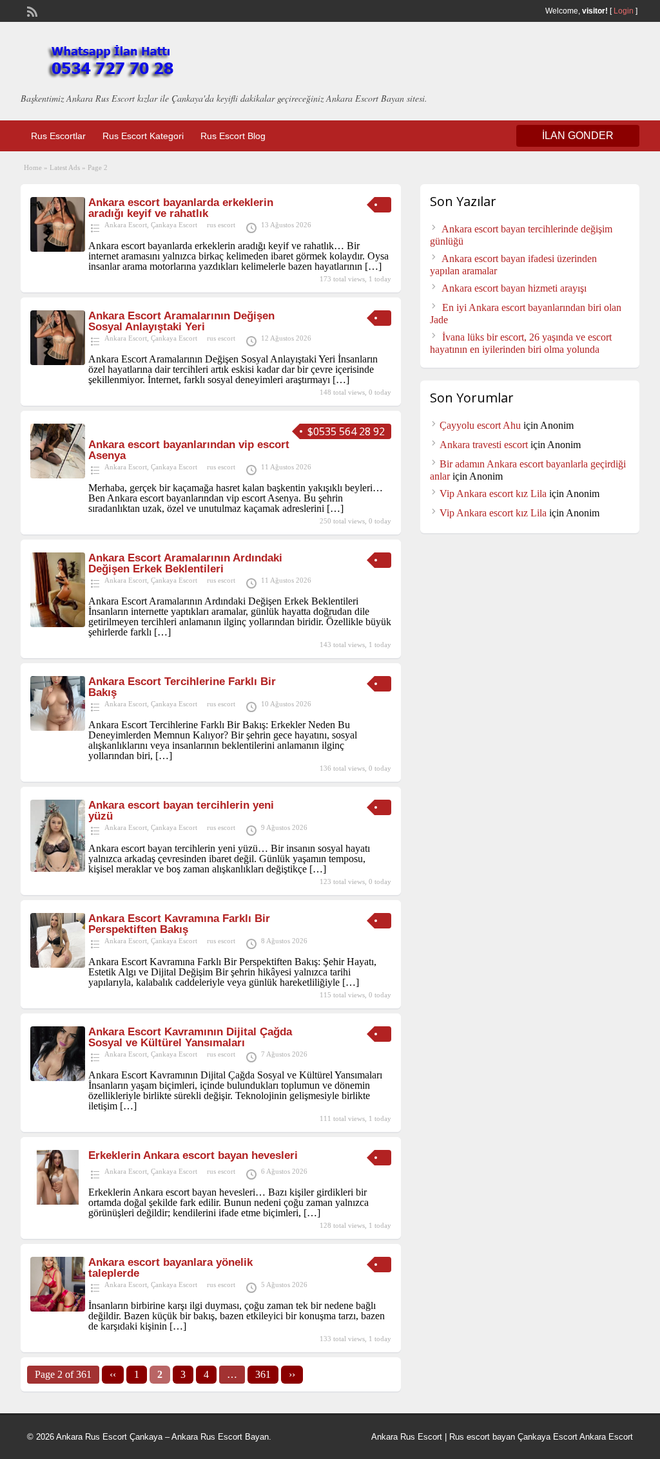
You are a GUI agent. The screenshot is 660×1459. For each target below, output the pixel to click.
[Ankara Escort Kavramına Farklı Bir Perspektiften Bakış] (57, 964)
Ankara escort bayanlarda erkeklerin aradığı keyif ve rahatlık (180, 208)
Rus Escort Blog (233, 136)
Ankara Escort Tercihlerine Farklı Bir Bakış (182, 687)
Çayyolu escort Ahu (480, 425)
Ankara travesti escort (484, 444)
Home (33, 167)
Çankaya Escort (174, 225)
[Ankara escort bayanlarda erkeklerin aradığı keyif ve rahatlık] (57, 248)
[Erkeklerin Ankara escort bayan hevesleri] (57, 1201)
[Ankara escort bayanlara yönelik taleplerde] (57, 1308)
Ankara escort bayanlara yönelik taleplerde (170, 1267)
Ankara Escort (125, 225)
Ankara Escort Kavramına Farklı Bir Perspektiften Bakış (179, 924)
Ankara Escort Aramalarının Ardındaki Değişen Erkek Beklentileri (185, 563)
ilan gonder (578, 135)
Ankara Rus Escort (406, 1437)
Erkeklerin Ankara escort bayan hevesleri (193, 1155)
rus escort (221, 225)
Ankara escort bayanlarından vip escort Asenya (188, 450)
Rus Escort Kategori (143, 136)
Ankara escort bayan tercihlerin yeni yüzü (181, 810)
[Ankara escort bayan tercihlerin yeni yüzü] (57, 868)
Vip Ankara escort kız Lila (493, 493)
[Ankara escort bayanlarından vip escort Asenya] (57, 474)
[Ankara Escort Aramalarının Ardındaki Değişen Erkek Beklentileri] (57, 623)
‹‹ (113, 1374)
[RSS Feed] (31, 10)
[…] (373, 266)
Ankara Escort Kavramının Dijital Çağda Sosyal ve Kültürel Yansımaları (190, 1037)
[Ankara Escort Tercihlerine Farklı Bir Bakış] (57, 727)
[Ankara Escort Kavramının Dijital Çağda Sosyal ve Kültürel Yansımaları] (57, 1077)
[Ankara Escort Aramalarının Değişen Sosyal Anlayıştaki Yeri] (57, 361)
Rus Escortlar (58, 136)
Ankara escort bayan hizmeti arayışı (514, 288)
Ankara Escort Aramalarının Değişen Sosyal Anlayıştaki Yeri (181, 321)
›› (292, 1374)
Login (624, 10)
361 (263, 1374)
